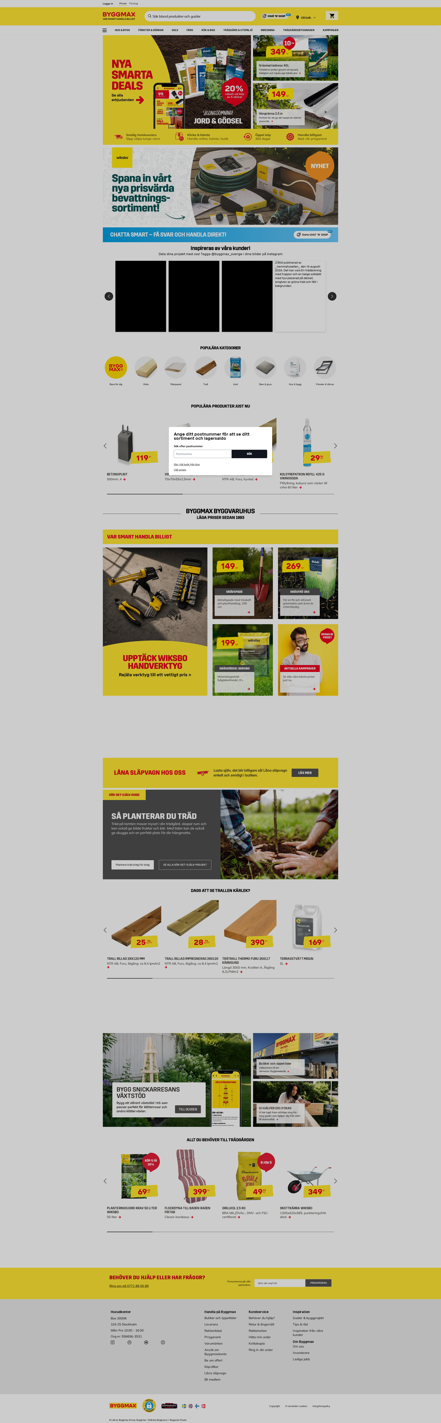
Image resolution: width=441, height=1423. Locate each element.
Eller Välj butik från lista (187, 464)
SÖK (249, 453)
